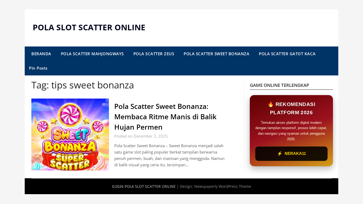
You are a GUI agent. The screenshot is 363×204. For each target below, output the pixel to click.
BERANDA (41, 53)
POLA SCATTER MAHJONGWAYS (92, 53)
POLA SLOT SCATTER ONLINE (89, 27)
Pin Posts (38, 68)
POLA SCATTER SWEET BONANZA (216, 53)
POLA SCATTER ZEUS (153, 53)
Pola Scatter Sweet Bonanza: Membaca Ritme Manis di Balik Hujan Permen (165, 116)
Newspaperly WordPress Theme (222, 186)
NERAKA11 (291, 153)
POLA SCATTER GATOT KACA (287, 53)
